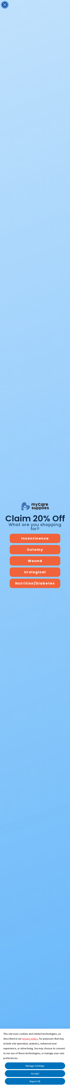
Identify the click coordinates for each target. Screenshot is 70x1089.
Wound (35, 560)
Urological (35, 572)
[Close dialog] (4, 4)
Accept (35, 1073)
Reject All (35, 1081)
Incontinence (35, 538)
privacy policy (30, 1038)
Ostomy (35, 549)
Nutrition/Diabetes (35, 583)
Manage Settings (35, 1065)
